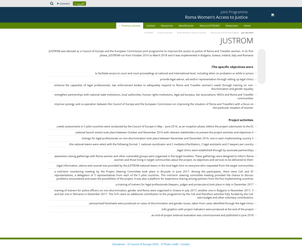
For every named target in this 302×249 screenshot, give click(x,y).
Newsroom (231, 25)
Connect (65, 3)
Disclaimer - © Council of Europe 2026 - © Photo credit (145, 244)
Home (247, 25)
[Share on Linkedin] (261, 73)
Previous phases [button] (131, 25)
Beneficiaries (186, 25)
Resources (167, 25)
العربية (80, 3)
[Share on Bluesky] (261, 53)
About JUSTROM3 (210, 25)
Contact (150, 25)
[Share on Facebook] (261, 66)
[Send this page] (261, 79)
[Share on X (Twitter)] (261, 60)
